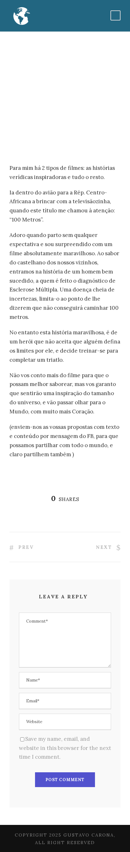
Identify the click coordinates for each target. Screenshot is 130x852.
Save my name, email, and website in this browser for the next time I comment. (65, 748)
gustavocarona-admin (40, 115)
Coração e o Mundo (40, 125)
